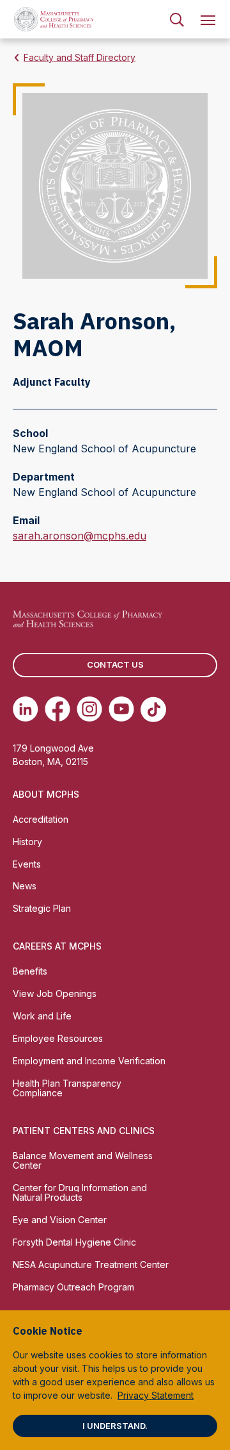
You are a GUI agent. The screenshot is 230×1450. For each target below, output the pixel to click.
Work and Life (42, 1015)
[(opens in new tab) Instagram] (89, 709)
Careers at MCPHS (57, 946)
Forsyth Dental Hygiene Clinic (74, 1242)
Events (27, 864)
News (24, 885)
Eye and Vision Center (60, 1219)
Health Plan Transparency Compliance (67, 1088)
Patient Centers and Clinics (84, 1130)
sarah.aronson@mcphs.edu (79, 536)
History (27, 841)
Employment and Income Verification (89, 1060)
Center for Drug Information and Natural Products (80, 1192)
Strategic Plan (42, 908)
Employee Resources (58, 1038)
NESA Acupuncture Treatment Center (91, 1264)
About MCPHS (46, 794)
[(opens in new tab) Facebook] (57, 709)
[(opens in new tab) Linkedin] (25, 709)
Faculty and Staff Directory (79, 57)
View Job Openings (54, 993)
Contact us (115, 664)
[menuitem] (177, 19)
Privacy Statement (156, 1395)
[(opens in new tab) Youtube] (121, 709)
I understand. (115, 1426)
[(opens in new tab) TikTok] (153, 709)
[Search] (177, 19)
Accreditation (40, 819)
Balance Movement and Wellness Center (83, 1160)
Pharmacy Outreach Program (73, 1286)
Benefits (30, 971)
